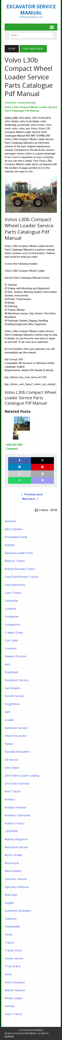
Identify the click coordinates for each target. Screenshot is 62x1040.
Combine (10, 609)
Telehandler (12, 926)
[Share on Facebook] (19, 460)
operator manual (16, 879)
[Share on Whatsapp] (19, 480)
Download (11, 672)
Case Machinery (15, 585)
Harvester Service (16, 728)
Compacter (12, 616)
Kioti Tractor (13, 791)
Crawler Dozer (14, 632)
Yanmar (10, 1006)
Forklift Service (14, 696)
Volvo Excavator (15, 982)
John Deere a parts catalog (22, 775)
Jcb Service (11, 760)
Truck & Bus (12, 966)
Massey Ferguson (16, 839)
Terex (8, 934)
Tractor (9, 942)
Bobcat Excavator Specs (20, 569)
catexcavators (26, 103)
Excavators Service (16, 680)
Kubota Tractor (15, 823)
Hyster (9, 744)
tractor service (14, 958)
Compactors (12, 624)
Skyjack (9, 903)
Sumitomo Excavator (18, 911)
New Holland (13, 871)
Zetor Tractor (13, 1014)
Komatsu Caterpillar (17, 815)
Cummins (11, 648)
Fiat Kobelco (12, 688)
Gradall (9, 720)
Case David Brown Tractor (22, 577)
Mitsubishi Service (16, 847)
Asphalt (9, 545)
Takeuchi (11, 919)
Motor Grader (14, 855)
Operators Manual (17, 887)
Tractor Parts (13, 950)
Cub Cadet (11, 640)
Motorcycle (12, 863)
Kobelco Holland (15, 807)
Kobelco (10, 799)
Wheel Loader (14, 998)
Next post (28, 498)
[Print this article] (42, 473)
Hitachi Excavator (16, 736)
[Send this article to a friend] (19, 473)
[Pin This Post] (42, 467)
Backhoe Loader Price (19, 553)
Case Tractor (13, 593)
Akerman (10, 521)
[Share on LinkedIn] (19, 467)
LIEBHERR (11, 831)
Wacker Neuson (15, 990)
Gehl (8, 712)
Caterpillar (11, 601)
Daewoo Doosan (15, 656)
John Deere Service (17, 783)
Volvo (8, 974)
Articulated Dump (16, 537)
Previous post (33, 494)
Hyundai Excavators (17, 752)
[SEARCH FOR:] (31, 35)
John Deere (12, 768)
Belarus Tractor (15, 561)
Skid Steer (11, 895)
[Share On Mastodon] (42, 480)
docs (8, 664)
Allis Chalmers (14, 529)
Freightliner (12, 704)
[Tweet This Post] (42, 460)
